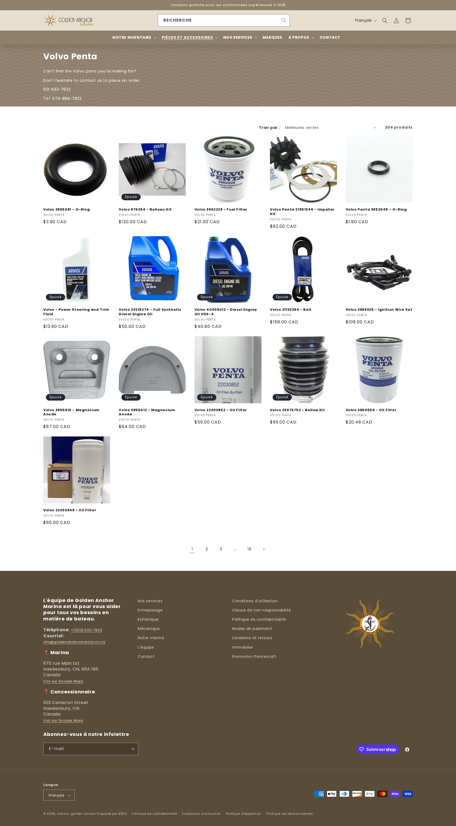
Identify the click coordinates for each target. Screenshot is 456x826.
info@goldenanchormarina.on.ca (74, 642)
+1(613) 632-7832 (86, 630)
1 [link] (192, 549)
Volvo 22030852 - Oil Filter (220, 410)
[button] (385, 20)
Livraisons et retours (252, 637)
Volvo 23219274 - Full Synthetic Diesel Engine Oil (150, 312)
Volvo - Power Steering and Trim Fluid (76, 312)
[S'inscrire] (132, 749)
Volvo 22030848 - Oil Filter (69, 510)
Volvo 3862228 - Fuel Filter (220, 209)
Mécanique (149, 628)
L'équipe (146, 647)
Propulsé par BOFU (112, 814)
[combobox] (223, 20)
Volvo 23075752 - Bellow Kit (297, 410)
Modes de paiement (252, 628)
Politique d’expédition (243, 814)
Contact (146, 656)
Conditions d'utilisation (255, 601)
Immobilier (242, 647)
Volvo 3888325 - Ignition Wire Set (379, 310)
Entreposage (150, 610)
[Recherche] (283, 20)
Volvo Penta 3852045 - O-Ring (376, 209)
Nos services (150, 601)
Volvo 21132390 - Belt (291, 310)
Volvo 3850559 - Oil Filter (371, 410)
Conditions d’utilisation (201, 814)
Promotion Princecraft (254, 656)
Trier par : (269, 127)
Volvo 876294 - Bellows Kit (145, 209)
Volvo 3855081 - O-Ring (66, 209)
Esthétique (148, 619)
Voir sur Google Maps (63, 681)
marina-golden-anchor (76, 814)
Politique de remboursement (289, 814)
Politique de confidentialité (259, 619)
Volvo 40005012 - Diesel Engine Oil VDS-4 (225, 312)
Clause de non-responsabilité (261, 610)
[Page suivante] (263, 549)
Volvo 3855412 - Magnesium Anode (147, 412)
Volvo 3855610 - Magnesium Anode (71, 412)
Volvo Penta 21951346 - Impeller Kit (302, 211)
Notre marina (151, 637)
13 (249, 549)
